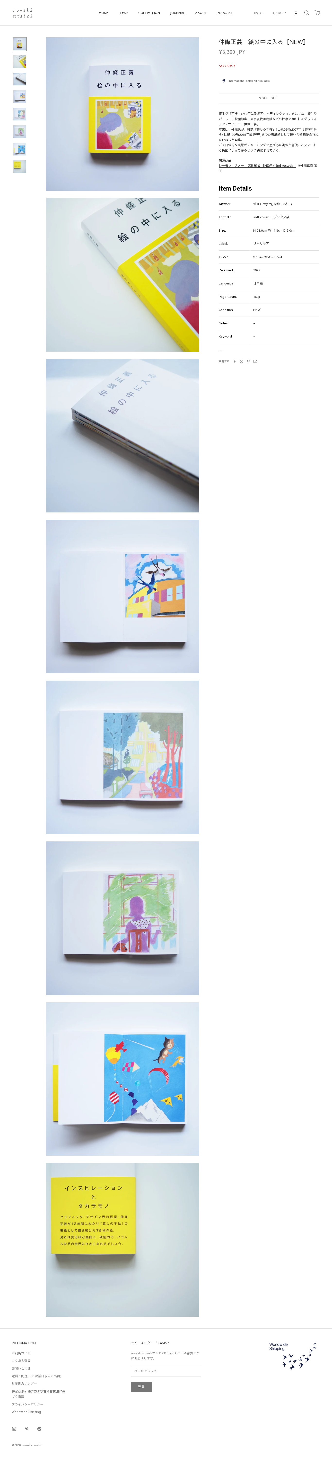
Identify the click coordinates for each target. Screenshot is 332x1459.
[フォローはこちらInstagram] (14, 1428)
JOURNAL (177, 12)
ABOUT (201, 12)
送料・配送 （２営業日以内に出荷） (37, 1376)
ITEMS (123, 12)
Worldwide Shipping (26, 1412)
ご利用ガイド (21, 1353)
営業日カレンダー (24, 1383)
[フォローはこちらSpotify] (39, 1428)
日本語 (277, 13)
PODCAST (225, 12)
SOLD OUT (269, 98)
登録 (141, 1386)
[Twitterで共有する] (242, 361)
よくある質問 (21, 1361)
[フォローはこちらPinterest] (26, 1428)
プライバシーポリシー (27, 1404)
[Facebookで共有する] (235, 361)
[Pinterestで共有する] (248, 361)
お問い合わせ (21, 1368)
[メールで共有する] (255, 361)
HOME (104, 12)
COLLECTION (149, 12)
